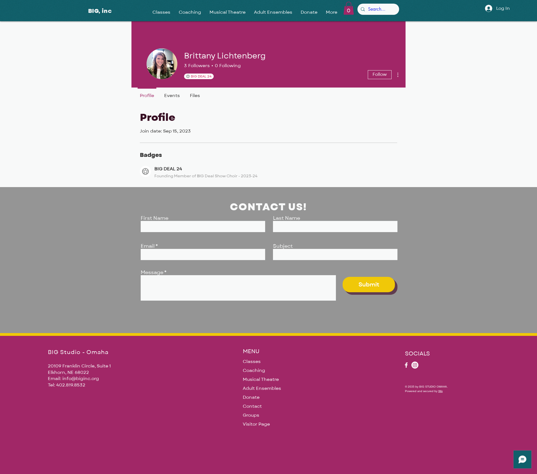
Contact (252, 406)
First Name (154, 218)
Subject (283, 246)
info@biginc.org (80, 378)
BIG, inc (100, 11)
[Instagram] (414, 365)
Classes (252, 361)
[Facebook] (406, 365)
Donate (251, 397)
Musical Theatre (261, 379)
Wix (440, 391)
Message (152, 272)
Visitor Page (256, 424)
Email (148, 246)
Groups (251, 415)
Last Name (286, 218)
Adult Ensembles (262, 388)
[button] (348, 8)
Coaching (254, 370)
